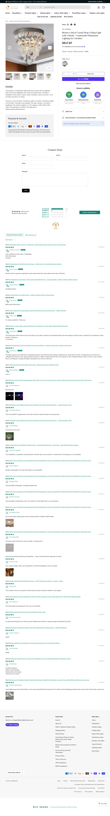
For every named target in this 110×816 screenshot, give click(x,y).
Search (57, 720)
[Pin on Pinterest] (74, 24)
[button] (103, 7)
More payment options (83, 83)
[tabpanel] (30, 100)
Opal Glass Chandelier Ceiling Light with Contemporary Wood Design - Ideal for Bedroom (38, 627)
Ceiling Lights (45, 13)
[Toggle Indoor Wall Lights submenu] (69, 13)
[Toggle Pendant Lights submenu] (37, 13)
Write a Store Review (90, 212)
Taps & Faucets (42, 17)
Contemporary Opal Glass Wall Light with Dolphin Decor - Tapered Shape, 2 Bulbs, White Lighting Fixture (43, 279)
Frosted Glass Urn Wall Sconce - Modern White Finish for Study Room (32, 295)
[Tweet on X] (68, 24)
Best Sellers (68, 17)
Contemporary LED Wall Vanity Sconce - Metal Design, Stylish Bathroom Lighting (36, 264)
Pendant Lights (30, 13)
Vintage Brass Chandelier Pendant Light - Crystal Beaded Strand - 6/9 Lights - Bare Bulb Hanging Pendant (44, 445)
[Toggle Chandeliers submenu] (22, 13)
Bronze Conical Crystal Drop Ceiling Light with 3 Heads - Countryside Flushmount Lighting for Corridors (20, 21)
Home (8, 13)
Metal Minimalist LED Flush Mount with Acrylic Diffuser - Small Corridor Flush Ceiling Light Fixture (41, 345)
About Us (58, 723)
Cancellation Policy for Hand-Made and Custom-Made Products (64, 739)
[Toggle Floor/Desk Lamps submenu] (87, 13)
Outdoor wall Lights (97, 13)
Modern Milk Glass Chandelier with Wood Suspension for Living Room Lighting (35, 643)
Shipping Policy (60, 730)
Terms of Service (60, 759)
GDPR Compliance (61, 766)
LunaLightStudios (13, 780)
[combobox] (57, 7)
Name (24, 155)
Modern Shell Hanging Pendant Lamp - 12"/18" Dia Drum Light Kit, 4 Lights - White (36, 581)
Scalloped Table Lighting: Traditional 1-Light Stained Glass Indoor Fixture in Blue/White (38, 245)
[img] (20, 211)
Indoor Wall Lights (61, 13)
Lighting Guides (56, 17)
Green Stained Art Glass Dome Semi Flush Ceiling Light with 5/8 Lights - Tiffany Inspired (38, 310)
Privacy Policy (59, 756)
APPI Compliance (60, 763)
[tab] (9, 86)
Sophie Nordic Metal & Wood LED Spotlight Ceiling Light (27, 612)
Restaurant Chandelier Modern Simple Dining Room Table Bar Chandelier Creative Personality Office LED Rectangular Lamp (49, 680)
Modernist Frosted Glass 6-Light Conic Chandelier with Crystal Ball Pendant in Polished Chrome (40, 658)
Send (25, 190)
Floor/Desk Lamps (79, 13)
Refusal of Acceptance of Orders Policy (66, 788)
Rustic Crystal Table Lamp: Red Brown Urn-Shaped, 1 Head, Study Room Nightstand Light (39, 326)
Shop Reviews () (30, 235)
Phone (24, 163)
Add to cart (90, 74)
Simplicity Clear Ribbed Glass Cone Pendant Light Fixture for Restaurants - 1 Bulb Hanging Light (41, 405)
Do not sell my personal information (86, 788)
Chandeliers (16, 13)
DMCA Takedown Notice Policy (65, 727)
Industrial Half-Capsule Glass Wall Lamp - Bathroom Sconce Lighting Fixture (34, 365)
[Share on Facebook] (71, 24)
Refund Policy (59, 734)
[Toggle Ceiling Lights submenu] (52, 13)
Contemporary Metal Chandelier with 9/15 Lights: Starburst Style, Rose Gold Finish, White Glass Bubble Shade (45, 596)
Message (24, 171)
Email (58, 155)
